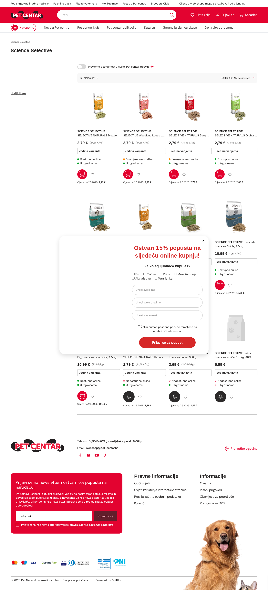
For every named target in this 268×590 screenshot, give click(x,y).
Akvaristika (143, 278)
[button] (203, 240)
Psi (137, 274)
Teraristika (164, 278)
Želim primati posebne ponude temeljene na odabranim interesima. (168, 329)
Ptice (166, 274)
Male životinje (187, 274)
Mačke (151, 274)
